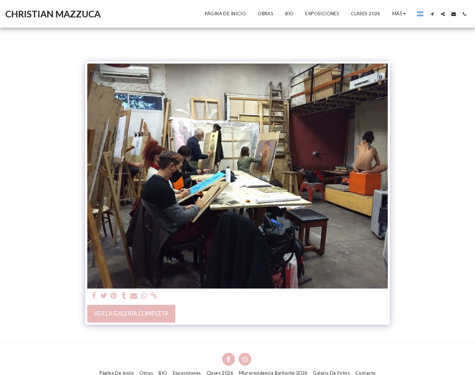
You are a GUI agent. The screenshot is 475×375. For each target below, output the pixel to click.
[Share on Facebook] (93, 296)
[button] (432, 13)
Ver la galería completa (131, 313)
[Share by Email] (134, 296)
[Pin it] (114, 296)
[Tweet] (103, 296)
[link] (154, 296)
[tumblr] (124, 296)
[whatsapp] (144, 296)
